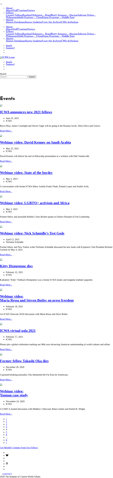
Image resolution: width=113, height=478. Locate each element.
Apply (9, 46)
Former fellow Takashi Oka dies (24, 361)
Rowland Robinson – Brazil (37, 15)
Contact (7, 474)
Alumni (9, 20)
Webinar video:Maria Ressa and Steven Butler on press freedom (37, 298)
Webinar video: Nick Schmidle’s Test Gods (32, 233)
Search (3, 74)
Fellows (10, 13)
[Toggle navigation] (1, 4)
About (9, 8)
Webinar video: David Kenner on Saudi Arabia (35, 142)
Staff (15, 10)
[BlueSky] (7, 455)
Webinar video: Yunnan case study (14, 393)
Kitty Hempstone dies (16, 266)
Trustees (22, 10)
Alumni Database (15, 22)
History (31, 10)
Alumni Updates (33, 22)
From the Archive (51, 22)
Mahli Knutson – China (30, 17)
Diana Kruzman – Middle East (58, 17)
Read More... (6, 131)
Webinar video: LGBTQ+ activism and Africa (34, 203)
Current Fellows (14, 15)
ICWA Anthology (69, 22)
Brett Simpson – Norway (64, 15)
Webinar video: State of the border (26, 173)
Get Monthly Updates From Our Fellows (19, 447)
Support (10, 48)
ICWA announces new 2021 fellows (26, 112)
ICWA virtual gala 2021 (18, 330)
